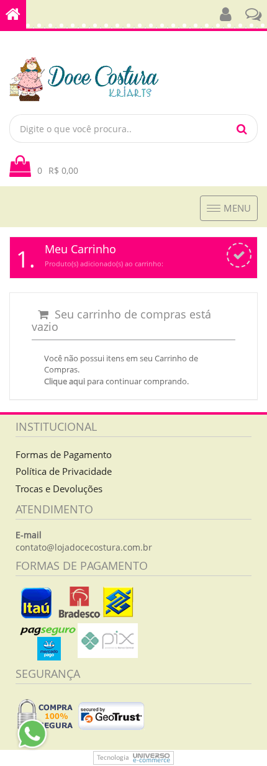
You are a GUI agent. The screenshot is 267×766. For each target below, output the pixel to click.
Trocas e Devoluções (59, 488)
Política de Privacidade (64, 471)
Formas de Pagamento (64, 454)
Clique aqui (64, 381)
